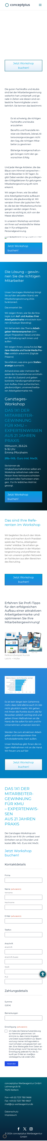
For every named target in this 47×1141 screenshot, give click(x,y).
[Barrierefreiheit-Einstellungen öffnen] (43, 974)
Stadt (7, 967)
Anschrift (8, 947)
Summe (8, 1002)
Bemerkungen (11, 1013)
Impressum (11, 1115)
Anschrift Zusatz (11, 957)
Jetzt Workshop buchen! (23, 65)
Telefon (8, 930)
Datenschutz (11, 1111)
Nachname (9, 902)
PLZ (6, 977)
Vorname (9, 893)
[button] (4, 1136)
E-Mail (13, 916)
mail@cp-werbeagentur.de (19, 1104)
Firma (7, 875)
